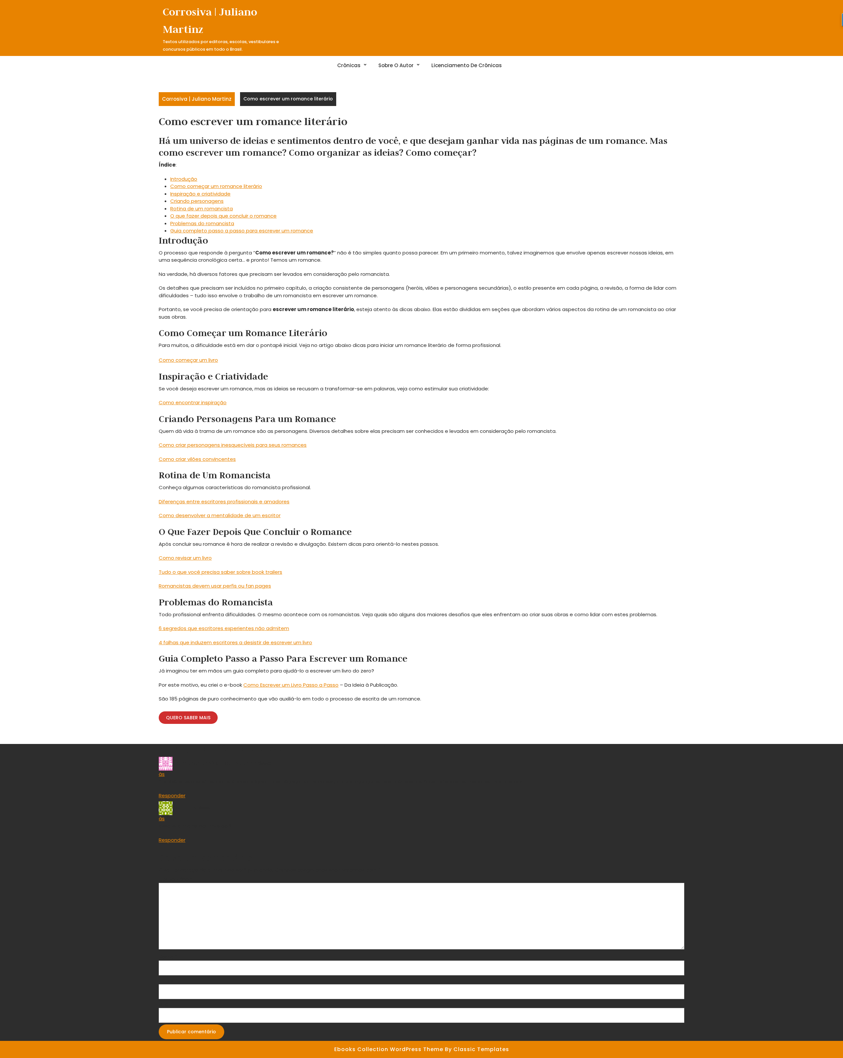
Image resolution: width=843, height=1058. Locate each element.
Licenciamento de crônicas (466, 65)
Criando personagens (197, 201)
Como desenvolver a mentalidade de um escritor (220, 515)
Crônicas (349, 65)
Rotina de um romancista (201, 208)
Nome (168, 956)
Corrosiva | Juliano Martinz (196, 98)
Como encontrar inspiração (193, 402)
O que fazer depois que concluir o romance (223, 215)
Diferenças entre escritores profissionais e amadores (224, 501)
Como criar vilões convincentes (197, 459)
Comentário (175, 879)
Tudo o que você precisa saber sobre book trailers (220, 572)
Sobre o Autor (396, 65)
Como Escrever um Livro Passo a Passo (291, 684)
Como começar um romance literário (216, 186)
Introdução (183, 178)
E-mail (168, 980)
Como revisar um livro (185, 557)
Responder (172, 795)
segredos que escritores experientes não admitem (226, 628)
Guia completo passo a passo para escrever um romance (241, 230)
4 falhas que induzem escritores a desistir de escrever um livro (235, 642)
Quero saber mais (188, 717)
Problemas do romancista (202, 223)
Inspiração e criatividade (200, 193)
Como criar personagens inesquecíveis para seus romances (233, 444)
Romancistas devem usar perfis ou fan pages (215, 585)
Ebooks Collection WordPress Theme (389, 1049)
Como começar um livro (188, 360)
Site (163, 1004)
